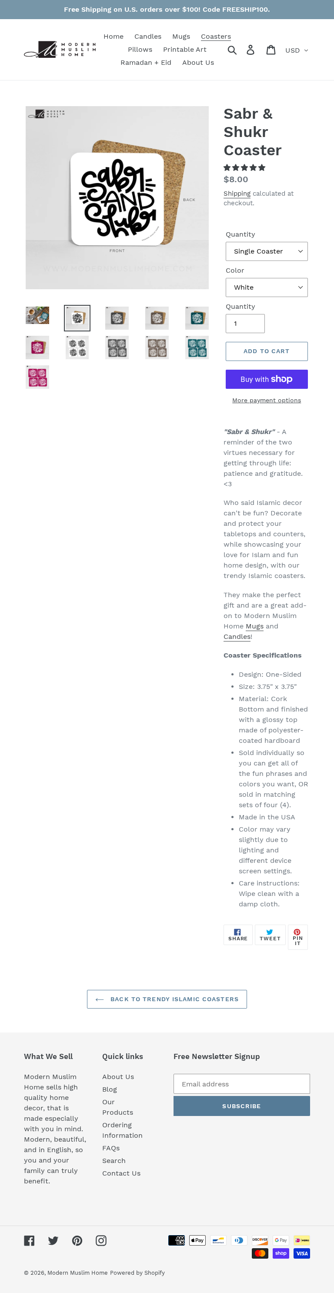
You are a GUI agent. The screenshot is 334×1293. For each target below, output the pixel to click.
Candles (237, 636)
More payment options (266, 400)
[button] (245, 168)
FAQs (111, 1148)
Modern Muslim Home (77, 1273)
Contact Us (121, 1173)
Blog (109, 1089)
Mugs (255, 626)
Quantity (240, 234)
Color (235, 270)
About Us (118, 1076)
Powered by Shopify (137, 1273)
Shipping (237, 193)
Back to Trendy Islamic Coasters (173, 999)
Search (114, 1160)
